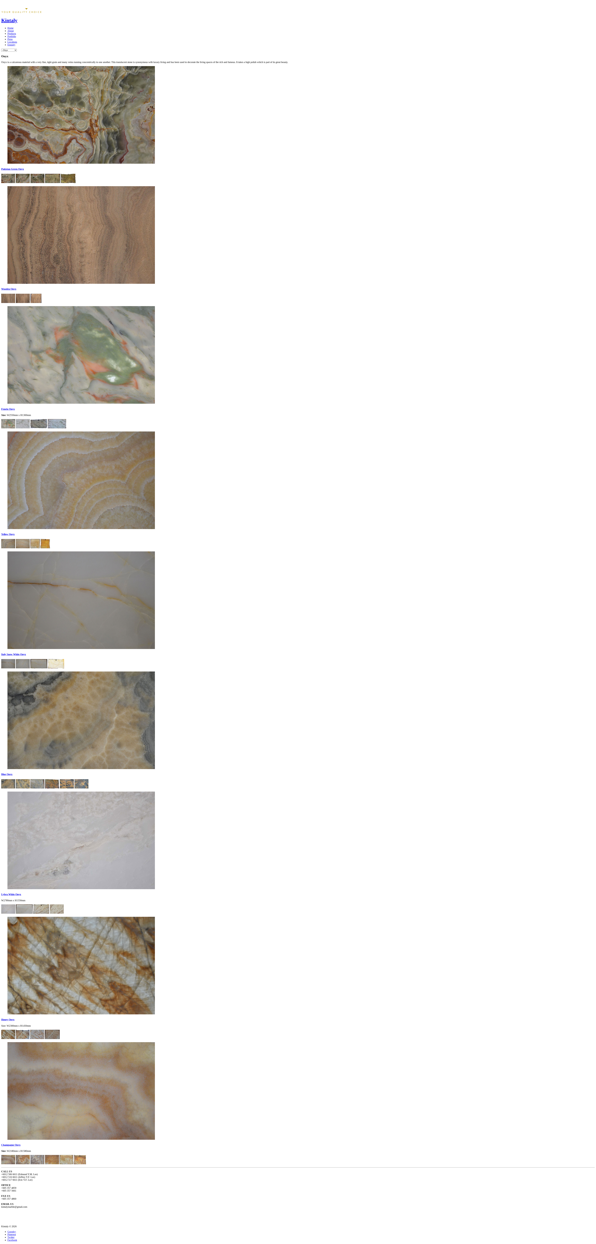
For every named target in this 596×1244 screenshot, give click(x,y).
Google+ (11, 1231)
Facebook (12, 1240)
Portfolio (11, 36)
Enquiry (11, 44)
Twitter (10, 1237)
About (10, 30)
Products (11, 33)
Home (10, 28)
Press (10, 39)
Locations (12, 42)
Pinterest (11, 1234)
